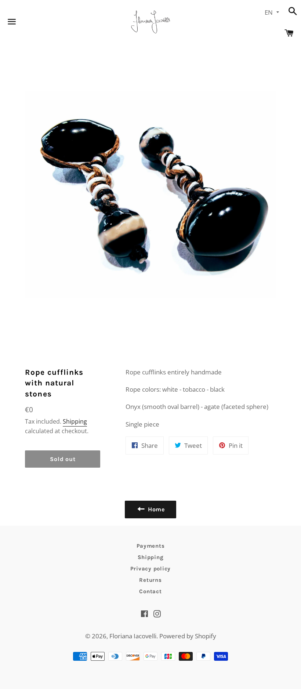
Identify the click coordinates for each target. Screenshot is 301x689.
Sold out (62, 459)
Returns (150, 580)
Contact (150, 591)
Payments (151, 546)
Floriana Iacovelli (132, 636)
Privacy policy (150, 568)
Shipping (75, 421)
